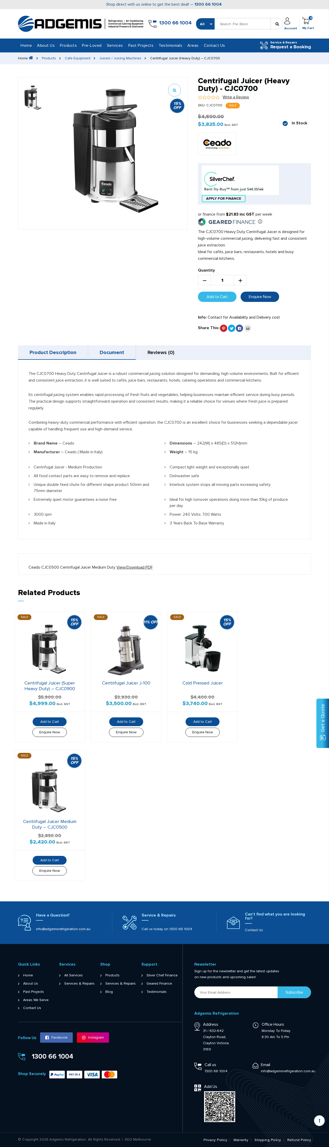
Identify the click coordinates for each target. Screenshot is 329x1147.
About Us (46, 45)
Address (210, 1024)
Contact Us (214, 45)
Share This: (209, 327)
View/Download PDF (134, 567)
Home (26, 45)
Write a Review (236, 97)
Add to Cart (217, 296)
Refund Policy (299, 1140)
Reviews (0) (161, 352)
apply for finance (223, 198)
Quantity (206, 270)
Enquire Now (260, 296)
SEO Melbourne (138, 1139)
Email (265, 1065)
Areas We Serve (36, 1000)
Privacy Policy (215, 1140)
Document (112, 352)
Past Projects (141, 45)
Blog (109, 992)
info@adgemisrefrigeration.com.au (63, 929)
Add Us (210, 1087)
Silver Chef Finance (162, 975)
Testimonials (170, 45)
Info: (202, 317)
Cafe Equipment (77, 58)
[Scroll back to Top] (319, 1120)
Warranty (240, 1140)
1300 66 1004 (208, 4)
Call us (210, 1065)
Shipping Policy (267, 1140)
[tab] (53, 352)
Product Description (53, 352)
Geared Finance (159, 984)
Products (49, 58)
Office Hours (273, 1024)
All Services (73, 975)
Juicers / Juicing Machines (120, 58)
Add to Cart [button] (49, 721)
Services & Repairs (79, 984)
